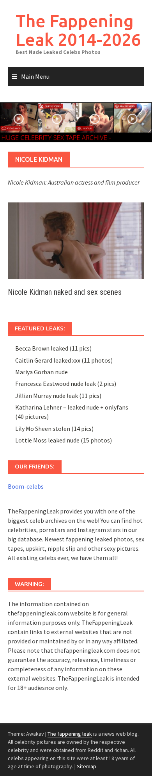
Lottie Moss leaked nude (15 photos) (63, 440)
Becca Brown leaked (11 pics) (53, 348)
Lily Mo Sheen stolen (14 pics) (54, 428)
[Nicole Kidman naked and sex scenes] (76, 240)
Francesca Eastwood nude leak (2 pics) (65, 383)
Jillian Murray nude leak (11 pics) (58, 395)
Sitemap (86, 766)
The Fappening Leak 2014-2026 (78, 30)
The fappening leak (70, 733)
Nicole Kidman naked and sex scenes (65, 292)
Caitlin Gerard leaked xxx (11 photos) (64, 360)
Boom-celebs (26, 486)
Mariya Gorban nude (41, 372)
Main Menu (35, 76)
